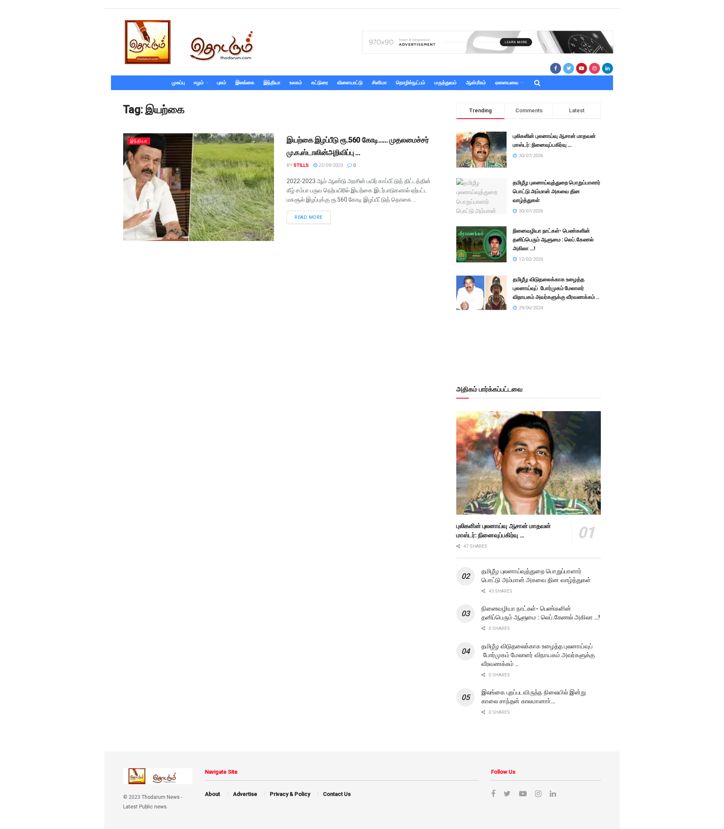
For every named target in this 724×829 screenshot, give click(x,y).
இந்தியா (272, 82)
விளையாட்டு (350, 82)
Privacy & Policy (290, 794)
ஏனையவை (506, 82)
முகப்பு (178, 82)
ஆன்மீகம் (476, 82)
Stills (301, 165)
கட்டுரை (319, 82)
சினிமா (379, 82)
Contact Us (337, 794)
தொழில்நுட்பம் (410, 82)
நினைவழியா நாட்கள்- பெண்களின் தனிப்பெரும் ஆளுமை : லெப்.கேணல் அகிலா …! (553, 239)
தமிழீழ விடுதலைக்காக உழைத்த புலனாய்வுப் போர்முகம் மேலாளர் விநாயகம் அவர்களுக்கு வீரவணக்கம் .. (556, 288)
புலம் (221, 82)
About (212, 794)
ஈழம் (199, 82)
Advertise (245, 794)
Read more (309, 217)
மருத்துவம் (445, 82)
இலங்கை (244, 82)
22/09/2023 (330, 165)
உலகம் (296, 82)
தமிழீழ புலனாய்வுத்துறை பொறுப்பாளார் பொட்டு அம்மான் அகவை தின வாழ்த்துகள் (556, 191)
